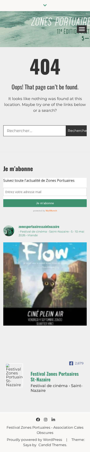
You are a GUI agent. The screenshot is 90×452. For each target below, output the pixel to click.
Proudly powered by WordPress (35, 440)
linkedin (53, 419)
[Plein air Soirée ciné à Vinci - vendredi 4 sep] (45, 284)
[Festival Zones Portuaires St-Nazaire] (14, 375)
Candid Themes (52, 445)
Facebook (38, 419)
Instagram (45, 419)
